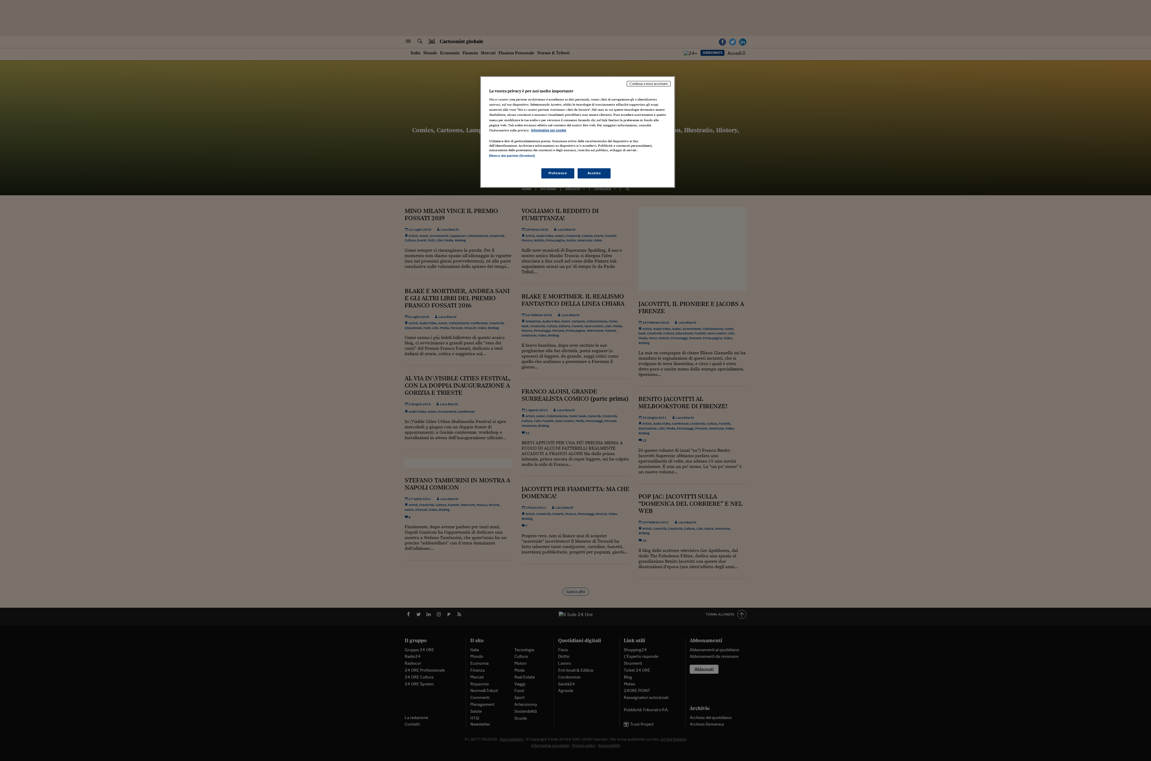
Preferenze (558, 173)
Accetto (594, 173)
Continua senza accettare (648, 83)
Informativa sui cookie (548, 130)
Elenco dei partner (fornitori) (512, 155)
